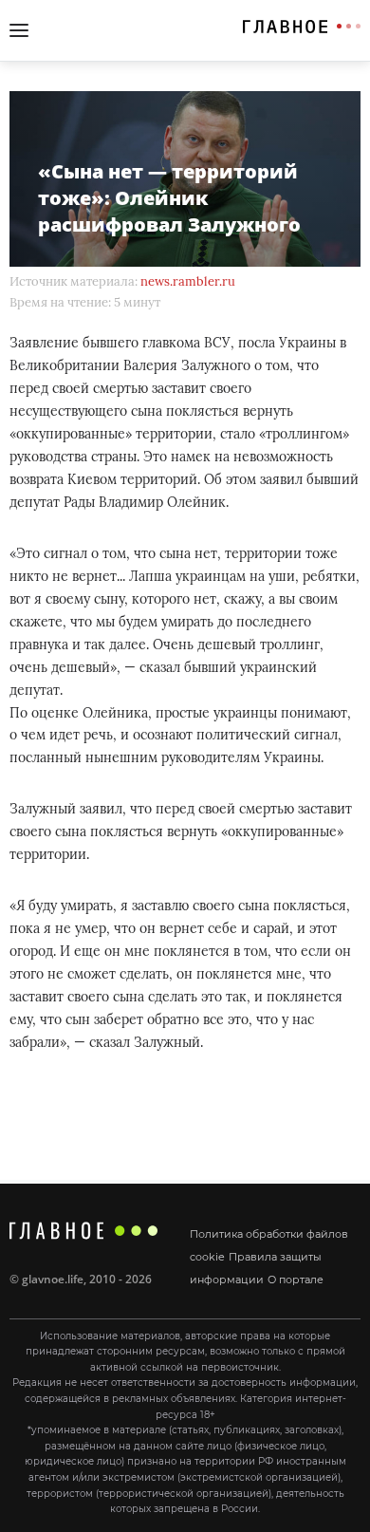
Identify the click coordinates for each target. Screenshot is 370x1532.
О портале (296, 1279)
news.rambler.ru (187, 281)
